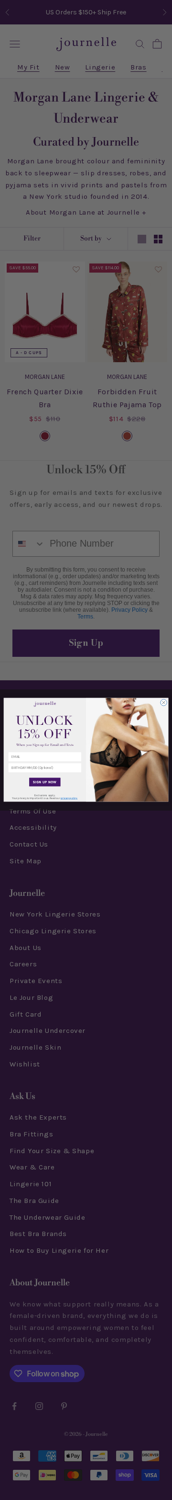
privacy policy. (69, 799)
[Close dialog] (164, 702)
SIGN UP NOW (44, 782)
